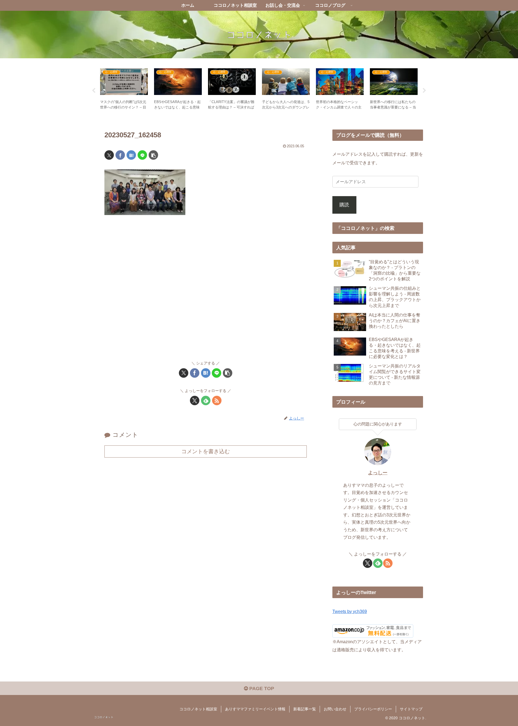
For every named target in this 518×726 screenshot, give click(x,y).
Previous (93, 90)
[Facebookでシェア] (120, 155)
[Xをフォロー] (194, 400)
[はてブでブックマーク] (131, 155)
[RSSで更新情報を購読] (216, 400)
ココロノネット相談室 (198, 709)
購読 (344, 204)
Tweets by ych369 (349, 611)
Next (424, 90)
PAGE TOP (261, 688)
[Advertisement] (205, 290)
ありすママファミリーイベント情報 (255, 709)
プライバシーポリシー (373, 709)
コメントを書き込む (205, 451)
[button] (153, 155)
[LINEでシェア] (142, 155)
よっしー (377, 472)
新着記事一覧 (304, 709)
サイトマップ (411, 709)
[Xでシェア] (109, 155)
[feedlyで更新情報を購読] (205, 400)
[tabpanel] (124, 89)
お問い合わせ (335, 709)
